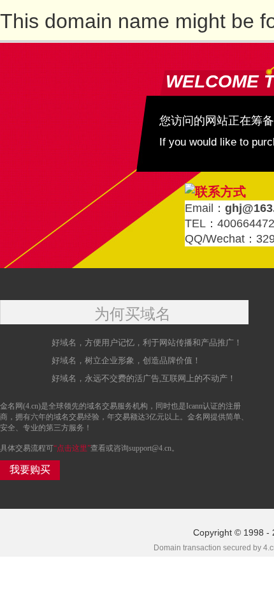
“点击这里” (72, 448)
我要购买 (30, 469)
